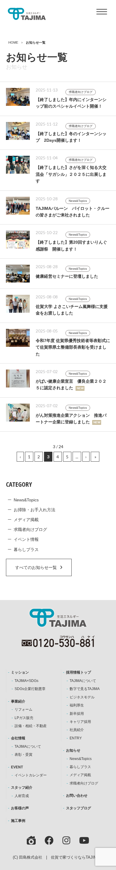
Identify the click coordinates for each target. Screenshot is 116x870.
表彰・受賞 (23, 755)
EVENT (17, 767)
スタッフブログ (78, 808)
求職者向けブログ (81, 92)
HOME (13, 42)
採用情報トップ (78, 672)
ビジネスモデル (82, 697)
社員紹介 (77, 730)
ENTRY (76, 738)
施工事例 (18, 821)
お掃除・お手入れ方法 (34, 509)
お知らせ (73, 750)
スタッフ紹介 (21, 787)
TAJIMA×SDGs (26, 681)
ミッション (20, 672)
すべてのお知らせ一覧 (36, 567)
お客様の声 (20, 808)
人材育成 (22, 796)
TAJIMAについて (28, 746)
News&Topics (78, 200)
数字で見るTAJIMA (85, 689)
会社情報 (18, 738)
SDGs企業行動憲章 (30, 689)
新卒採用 (77, 714)
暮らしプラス (26, 549)
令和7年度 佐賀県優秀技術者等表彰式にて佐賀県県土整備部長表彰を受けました (73, 347)
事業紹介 (18, 701)
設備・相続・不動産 (31, 726)
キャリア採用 (80, 722)
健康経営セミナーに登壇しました (67, 276)
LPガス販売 (24, 718)
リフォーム (23, 709)
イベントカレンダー (31, 775)
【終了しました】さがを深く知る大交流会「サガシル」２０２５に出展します (71, 174)
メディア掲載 (26, 519)
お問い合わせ (76, 795)
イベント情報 (26, 539)
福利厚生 (77, 705)
